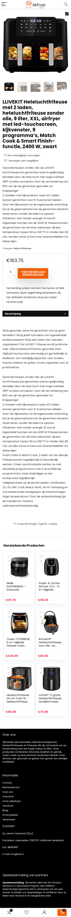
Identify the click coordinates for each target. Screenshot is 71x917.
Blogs (5, 810)
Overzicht (8, 796)
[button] (67, 13)
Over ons (7, 792)
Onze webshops (11, 801)
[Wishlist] (27, 912)
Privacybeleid (10, 815)
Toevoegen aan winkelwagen (33, 273)
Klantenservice (10, 787)
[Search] (66, 4)
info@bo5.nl (17, 854)
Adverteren (8, 819)
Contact (7, 782)
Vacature (7, 805)
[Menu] (4, 4)
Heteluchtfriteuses (22, 248)
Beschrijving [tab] (13, 313)
